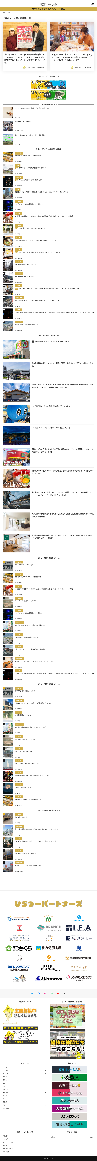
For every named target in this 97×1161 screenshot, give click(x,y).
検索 (91, 1137)
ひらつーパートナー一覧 (10, 1023)
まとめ (5, 1080)
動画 (4, 1086)
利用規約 (5, 1139)
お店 (4, 1083)
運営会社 (5, 1145)
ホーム (5, 1067)
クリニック (6, 1089)
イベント (5, 1092)
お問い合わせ (7, 1108)
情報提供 (5, 1136)
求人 (4, 1099)
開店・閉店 (6, 1073)
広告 (4, 1105)
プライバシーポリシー (9, 1142)
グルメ (5, 1077)
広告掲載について (8, 1148)
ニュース (5, 1070)
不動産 (5, 1102)
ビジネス (5, 1096)
